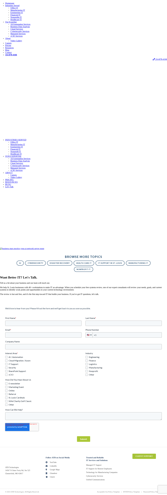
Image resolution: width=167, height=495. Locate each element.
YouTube (52, 462)
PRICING (9, 180)
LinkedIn (53, 466)
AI (20, 263)
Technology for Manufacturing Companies (101, 472)
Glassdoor (53, 473)
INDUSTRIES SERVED (15, 140)
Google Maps (54, 470)
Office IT (14, 8)
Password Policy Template (152, 492)
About (7, 38)
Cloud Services (16, 29)
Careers (8, 43)
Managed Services (18, 34)
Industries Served (12, 5)
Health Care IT (84, 263)
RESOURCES (11, 182)
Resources (9, 48)
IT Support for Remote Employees (99, 469)
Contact (8, 52)
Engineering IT (16, 12)
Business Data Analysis (20, 27)
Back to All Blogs (7, 244)
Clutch (52, 477)
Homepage (9, 3)
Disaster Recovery (60, 263)
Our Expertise (11, 22)
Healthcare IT (16, 20)
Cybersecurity (35, 263)
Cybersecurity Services (19, 31)
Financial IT (15, 15)
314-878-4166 (161, 59)
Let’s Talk (9, 187)
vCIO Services (16, 36)
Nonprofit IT (15, 151)
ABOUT (9, 173)
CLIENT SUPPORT (144, 456)
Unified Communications (95, 480)
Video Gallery (16, 41)
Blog (7, 50)
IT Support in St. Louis (110, 263)
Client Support (83, 59)
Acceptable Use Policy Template (108, 492)
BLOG (8, 184)
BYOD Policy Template (131, 492)
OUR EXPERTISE (13, 156)
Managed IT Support (94, 465)
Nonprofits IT (16, 17)
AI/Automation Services (20, 24)
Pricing (8, 45)
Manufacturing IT (17, 10)
